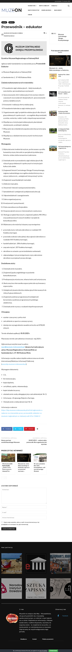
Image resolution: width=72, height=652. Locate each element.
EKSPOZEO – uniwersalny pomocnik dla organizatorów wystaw (37, 442)
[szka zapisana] (36, 588)
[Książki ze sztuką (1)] (60, 588)
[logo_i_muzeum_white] (36, 563)
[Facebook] (58, 616)
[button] (68, 6)
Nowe (4, 22)
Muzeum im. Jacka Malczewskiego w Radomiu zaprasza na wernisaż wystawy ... (23, 467)
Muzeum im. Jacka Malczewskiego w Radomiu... (59, 69)
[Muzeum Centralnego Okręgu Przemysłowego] (2, 34)
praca (11, 22)
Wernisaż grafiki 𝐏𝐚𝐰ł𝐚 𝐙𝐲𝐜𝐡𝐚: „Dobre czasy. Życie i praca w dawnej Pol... (7, 467)
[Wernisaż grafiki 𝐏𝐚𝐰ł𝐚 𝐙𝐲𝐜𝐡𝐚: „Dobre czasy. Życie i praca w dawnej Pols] (8, 458)
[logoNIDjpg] (11, 588)
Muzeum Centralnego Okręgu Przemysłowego (13, 34)
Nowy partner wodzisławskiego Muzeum (10, 441)
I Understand (53, 650)
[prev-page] (2, 478)
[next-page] (5, 478)
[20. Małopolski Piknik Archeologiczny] (53, 130)
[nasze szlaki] (11, 563)
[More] (37, 429)
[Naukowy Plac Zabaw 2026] (53, 76)
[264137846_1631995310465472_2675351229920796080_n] (60, 563)
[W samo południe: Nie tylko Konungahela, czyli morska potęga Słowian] (40, 458)
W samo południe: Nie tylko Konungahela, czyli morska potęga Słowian (39, 467)
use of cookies (43, 650)
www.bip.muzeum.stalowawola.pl (14, 364)
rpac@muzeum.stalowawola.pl (13, 347)
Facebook (65, 616)
